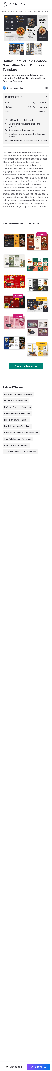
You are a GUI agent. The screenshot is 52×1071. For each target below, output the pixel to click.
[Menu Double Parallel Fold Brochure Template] (37, 350)
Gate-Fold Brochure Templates (17, 439)
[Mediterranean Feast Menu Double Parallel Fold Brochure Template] (14, 343)
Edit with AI (40, 1066)
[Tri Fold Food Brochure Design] (37, 242)
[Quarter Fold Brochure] (37, 328)
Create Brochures (17, 12)
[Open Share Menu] (46, 88)
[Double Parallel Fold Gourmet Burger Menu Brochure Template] (14, 302)
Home (4, 12)
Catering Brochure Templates (17, 413)
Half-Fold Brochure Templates (17, 407)
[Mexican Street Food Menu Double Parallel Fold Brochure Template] (14, 281)
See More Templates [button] (26, 366)
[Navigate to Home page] (15, 4)
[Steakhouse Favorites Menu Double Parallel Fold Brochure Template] (14, 240)
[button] (13, 1067)
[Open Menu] (46, 4)
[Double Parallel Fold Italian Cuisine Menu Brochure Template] (37, 285)
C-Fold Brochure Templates (16, 445)
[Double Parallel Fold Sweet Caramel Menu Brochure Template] (14, 322)
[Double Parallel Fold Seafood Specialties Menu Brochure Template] (37, 305)
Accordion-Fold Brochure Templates (20, 452)
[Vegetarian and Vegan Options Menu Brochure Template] (37, 264)
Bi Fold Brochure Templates (16, 420)
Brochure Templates (36, 12)
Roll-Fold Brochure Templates (17, 426)
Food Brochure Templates (15, 401)
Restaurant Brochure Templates (18, 394)
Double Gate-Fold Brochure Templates (21, 432)
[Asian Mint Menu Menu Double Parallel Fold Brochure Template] (14, 261)
